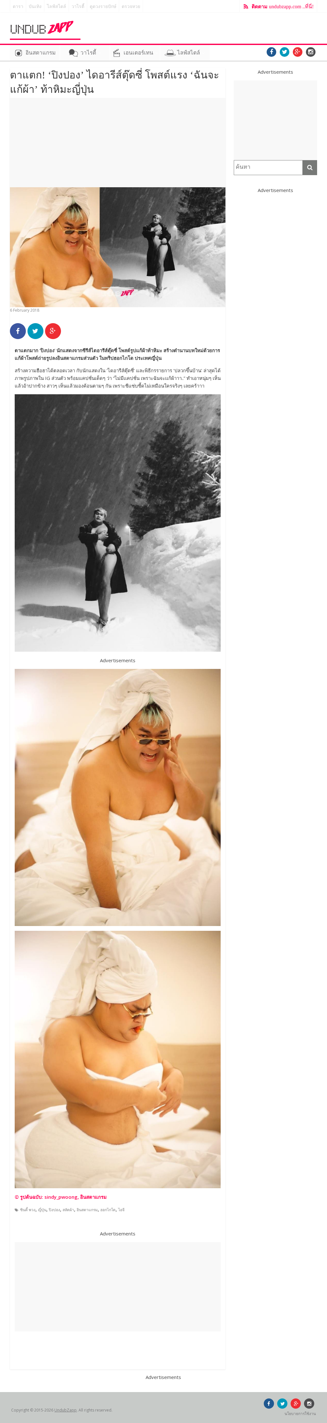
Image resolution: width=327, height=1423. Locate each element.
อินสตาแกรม (41, 53)
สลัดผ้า (68, 1209)
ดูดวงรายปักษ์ (103, 6)
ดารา (18, 6)
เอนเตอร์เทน (138, 53)
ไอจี (121, 1209)
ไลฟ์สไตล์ (56, 6)
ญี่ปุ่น (42, 1209)
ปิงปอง (54, 1209)
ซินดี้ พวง (27, 1209)
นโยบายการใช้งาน (300, 1413)
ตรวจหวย (131, 6)
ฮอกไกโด (108, 1209)
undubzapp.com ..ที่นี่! (283, 6)
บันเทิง (35, 6)
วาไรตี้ (78, 6)
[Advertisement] (117, 142)
